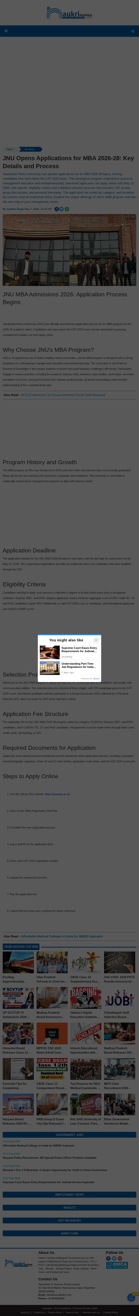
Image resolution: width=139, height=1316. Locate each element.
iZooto (96, 678)
